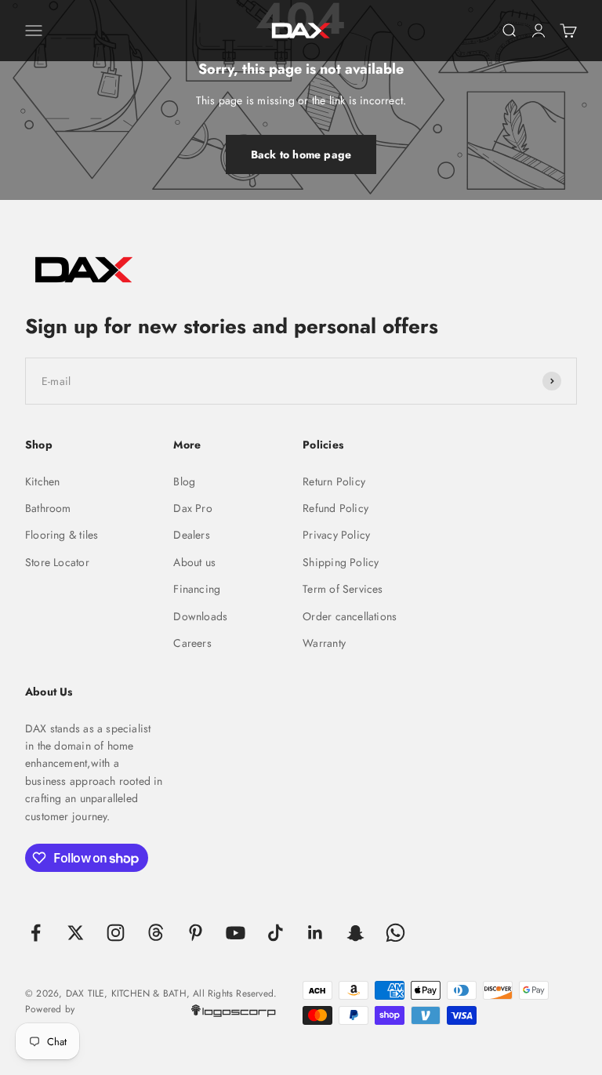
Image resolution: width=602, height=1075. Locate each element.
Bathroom (48, 508)
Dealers (191, 535)
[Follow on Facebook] (35, 932)
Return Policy (334, 481)
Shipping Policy (341, 562)
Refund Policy (335, 508)
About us (194, 562)
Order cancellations (350, 616)
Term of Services (343, 589)
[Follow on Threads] (155, 932)
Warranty (324, 643)
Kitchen (42, 481)
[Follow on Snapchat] (355, 932)
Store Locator (57, 562)
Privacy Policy (336, 535)
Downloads (200, 616)
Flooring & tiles (61, 535)
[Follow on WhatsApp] (395, 932)
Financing (196, 589)
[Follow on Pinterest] (195, 932)
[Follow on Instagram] (115, 932)
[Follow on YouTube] (235, 932)
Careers (192, 643)
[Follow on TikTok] (275, 932)
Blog (184, 481)
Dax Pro (192, 508)
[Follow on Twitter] (75, 932)
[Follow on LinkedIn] (315, 932)
